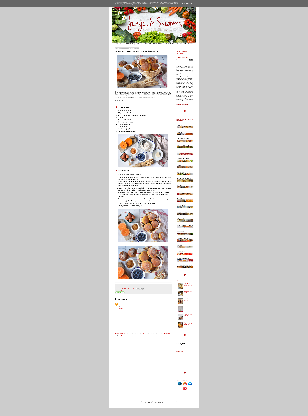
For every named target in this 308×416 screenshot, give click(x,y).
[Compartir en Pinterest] (143, 289)
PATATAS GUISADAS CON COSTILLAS (188, 323)
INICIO (116, 43)
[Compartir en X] (140, 289)
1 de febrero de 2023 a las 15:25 (132, 303)
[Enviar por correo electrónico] (137, 289)
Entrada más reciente (120, 333)
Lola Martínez (122, 303)
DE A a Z (122, 43)
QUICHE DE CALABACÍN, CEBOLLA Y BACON (188, 284)
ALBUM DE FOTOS (157, 43)
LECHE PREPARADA (187, 307)
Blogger (181, 401)
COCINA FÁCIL (139, 43)
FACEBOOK (179, 43)
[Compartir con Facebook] (142, 289)
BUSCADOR (148, 43)
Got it (192, 3)
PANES (121, 290)
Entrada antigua (167, 333)
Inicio (144, 333)
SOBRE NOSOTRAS (188, 43)
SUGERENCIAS (129, 43)
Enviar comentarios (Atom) (127, 335)
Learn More (185, 3)
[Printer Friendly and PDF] (120, 293)
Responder (121, 308)
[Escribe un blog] (138, 289)
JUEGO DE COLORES (169, 43)
